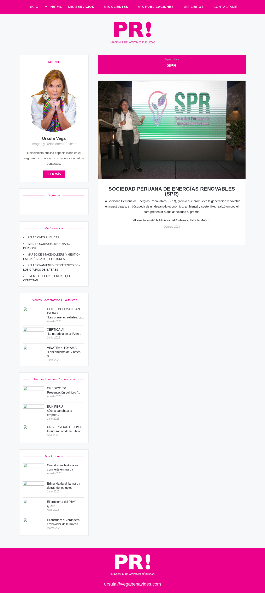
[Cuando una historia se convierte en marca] (33, 470)
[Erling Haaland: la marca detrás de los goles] (33, 488)
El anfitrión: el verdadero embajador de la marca (63, 522)
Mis (81, 6)
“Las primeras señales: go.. (65, 313)
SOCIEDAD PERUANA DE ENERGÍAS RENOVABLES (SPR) (171, 191)
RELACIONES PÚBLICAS (43, 237)
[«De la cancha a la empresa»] (33, 411)
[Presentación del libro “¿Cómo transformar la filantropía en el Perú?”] (33, 393)
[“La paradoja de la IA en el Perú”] (33, 334)
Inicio (33, 6)
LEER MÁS (54, 174)
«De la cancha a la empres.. (59, 411)
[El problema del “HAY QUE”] (33, 507)
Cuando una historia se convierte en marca (62, 467)
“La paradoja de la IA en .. (64, 331)
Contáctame (225, 6)
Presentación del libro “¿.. (64, 390)
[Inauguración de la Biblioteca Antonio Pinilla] (33, 432)
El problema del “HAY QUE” (61, 504)
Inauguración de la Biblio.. (64, 429)
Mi (53, 6)
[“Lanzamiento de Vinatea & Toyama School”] (33, 353)
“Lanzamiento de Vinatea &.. (64, 352)
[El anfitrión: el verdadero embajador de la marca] (33, 525)
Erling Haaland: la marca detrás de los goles (63, 485)
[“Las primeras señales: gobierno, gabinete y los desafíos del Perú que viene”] (33, 314)
